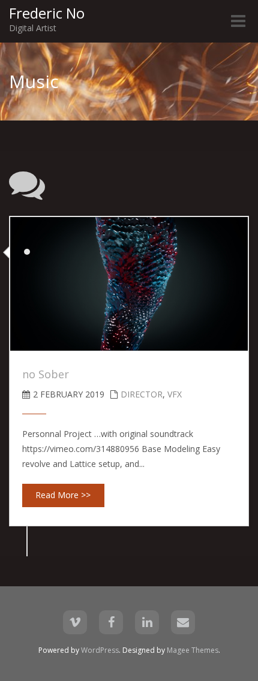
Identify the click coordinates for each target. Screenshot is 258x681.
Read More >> (63, 495)
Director (142, 394)
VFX (174, 394)
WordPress (100, 650)
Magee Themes (192, 650)
